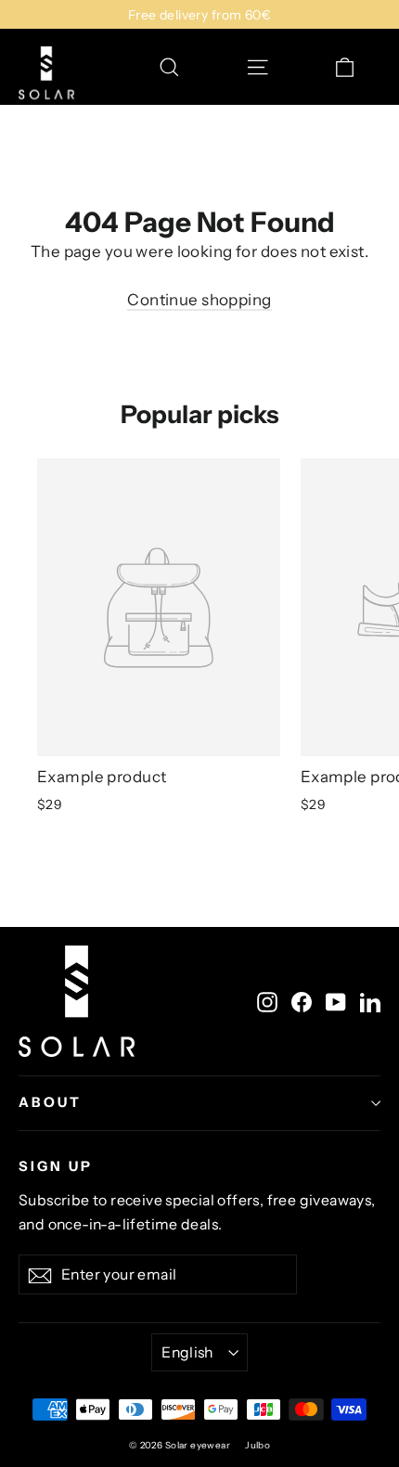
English (187, 1352)
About (50, 1102)
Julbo (257, 1445)
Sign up (56, 1166)
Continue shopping (199, 299)
